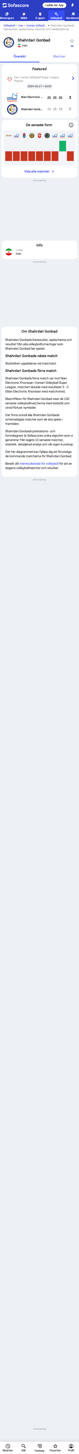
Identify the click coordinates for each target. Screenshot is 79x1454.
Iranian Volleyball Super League (46, 25)
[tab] (20, 56)
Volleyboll (9, 25)
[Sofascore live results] (18, 5)
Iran (20, 25)
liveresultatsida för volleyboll (39, 463)
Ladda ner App (54, 5)
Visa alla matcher (36, 171)
